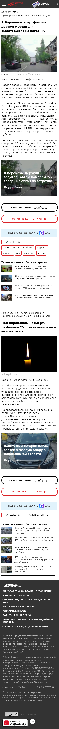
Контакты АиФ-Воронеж (18, 606)
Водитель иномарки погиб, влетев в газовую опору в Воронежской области (26, 450)
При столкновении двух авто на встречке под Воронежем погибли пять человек (33, 296)
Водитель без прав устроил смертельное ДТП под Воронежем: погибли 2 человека (34, 539)
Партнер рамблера (28, 714)
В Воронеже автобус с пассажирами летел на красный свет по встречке (34, 277)
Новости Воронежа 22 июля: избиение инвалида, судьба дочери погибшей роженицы (32, 530)
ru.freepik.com (9, 374)
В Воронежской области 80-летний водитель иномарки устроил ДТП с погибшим (31, 549)
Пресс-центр (44, 591)
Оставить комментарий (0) (29, 218)
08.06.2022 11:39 (9, 12)
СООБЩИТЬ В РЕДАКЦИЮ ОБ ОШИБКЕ (25, 626)
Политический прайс (16, 615)
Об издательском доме (17, 591)
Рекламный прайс (14, 611)
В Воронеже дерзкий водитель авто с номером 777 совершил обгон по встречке (28, 177)
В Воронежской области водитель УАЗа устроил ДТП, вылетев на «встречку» (33, 287)
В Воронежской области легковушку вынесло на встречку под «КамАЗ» (32, 267)
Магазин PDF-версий (15, 595)
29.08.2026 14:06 (10, 313)
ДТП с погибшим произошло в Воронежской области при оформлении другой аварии (33, 559)
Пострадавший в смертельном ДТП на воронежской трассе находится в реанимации (32, 569)
